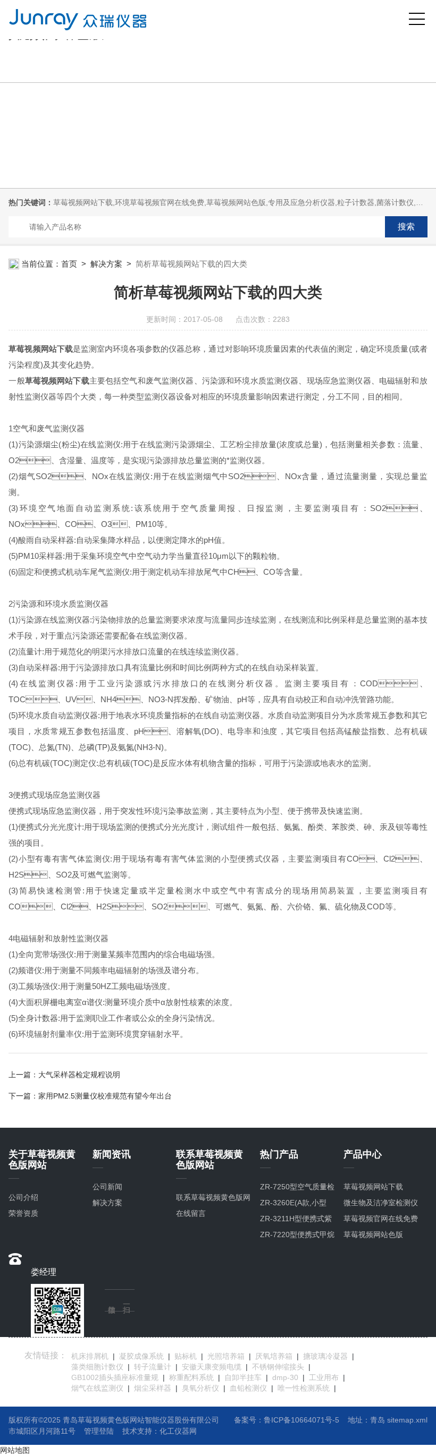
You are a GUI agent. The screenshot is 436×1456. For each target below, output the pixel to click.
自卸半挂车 (243, 1377)
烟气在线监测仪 (97, 1388)
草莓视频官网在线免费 (380, 1218)
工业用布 (324, 1377)
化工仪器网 (178, 1431)
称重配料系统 (191, 1377)
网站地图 (15, 1450)
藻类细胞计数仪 (97, 1367)
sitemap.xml (407, 1420)
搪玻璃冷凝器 (325, 1356)
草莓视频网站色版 (373, 1234)
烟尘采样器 (152, 1388)
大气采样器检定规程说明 (79, 1074)
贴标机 (185, 1356)
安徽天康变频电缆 (211, 1367)
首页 (69, 263)
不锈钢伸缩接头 (278, 1367)
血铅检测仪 (248, 1388)
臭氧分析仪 (200, 1388)
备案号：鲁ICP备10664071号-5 (286, 1420)
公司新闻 (107, 1186)
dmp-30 (285, 1377)
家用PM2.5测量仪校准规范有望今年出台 (105, 1096)
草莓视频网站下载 (373, 1186)
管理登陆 (99, 1431)
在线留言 (191, 1213)
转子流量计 (152, 1367)
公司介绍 (23, 1197)
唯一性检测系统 (304, 1388)
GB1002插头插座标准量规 (114, 1377)
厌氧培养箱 (273, 1356)
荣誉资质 (23, 1213)
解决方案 (106, 263)
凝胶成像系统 (141, 1356)
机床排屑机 (89, 1356)
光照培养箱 (226, 1356)
